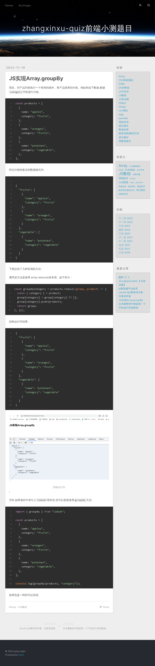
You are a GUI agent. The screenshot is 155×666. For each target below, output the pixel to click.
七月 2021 (124, 248)
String (122, 106)
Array (13, 607)
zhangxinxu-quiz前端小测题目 (77, 28)
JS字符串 (124, 91)
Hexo (21, 654)
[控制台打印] (59, 449)
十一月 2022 (126, 222)
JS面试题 (124, 99)
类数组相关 (125, 141)
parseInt (123, 118)
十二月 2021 (126, 237)
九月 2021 (124, 245)
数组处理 (124, 129)
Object (122, 103)
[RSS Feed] (140, 5)
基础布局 (124, 122)
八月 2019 (124, 252)
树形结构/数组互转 (129, 133)
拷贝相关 (124, 125)
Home (9, 5)
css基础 (123, 110)
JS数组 (23, 607)
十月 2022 (124, 226)
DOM (121, 84)
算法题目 (124, 137)
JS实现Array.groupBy (131, 300)
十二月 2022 (126, 218)
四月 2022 (124, 229)
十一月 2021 (126, 241)
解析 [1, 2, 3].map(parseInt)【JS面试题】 (132, 281)
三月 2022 (124, 233)
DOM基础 (124, 87)
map (121, 114)
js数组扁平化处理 (128, 288)
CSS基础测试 (126, 80)
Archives (25, 5)
